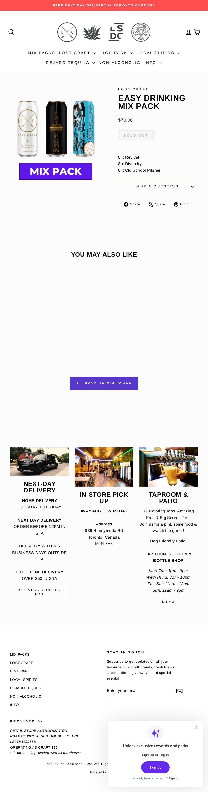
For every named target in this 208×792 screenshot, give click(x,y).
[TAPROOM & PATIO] (168, 467)
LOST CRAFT (75, 53)
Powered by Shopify (104, 772)
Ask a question (158, 186)
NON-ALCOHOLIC (120, 62)
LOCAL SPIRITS (156, 53)
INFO (151, 62)
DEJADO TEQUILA (68, 62)
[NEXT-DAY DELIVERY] (39, 461)
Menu (168, 601)
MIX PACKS (41, 53)
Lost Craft (133, 89)
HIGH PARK (114, 53)
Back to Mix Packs (107, 383)
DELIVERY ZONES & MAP (40, 592)
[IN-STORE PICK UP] (104, 467)
